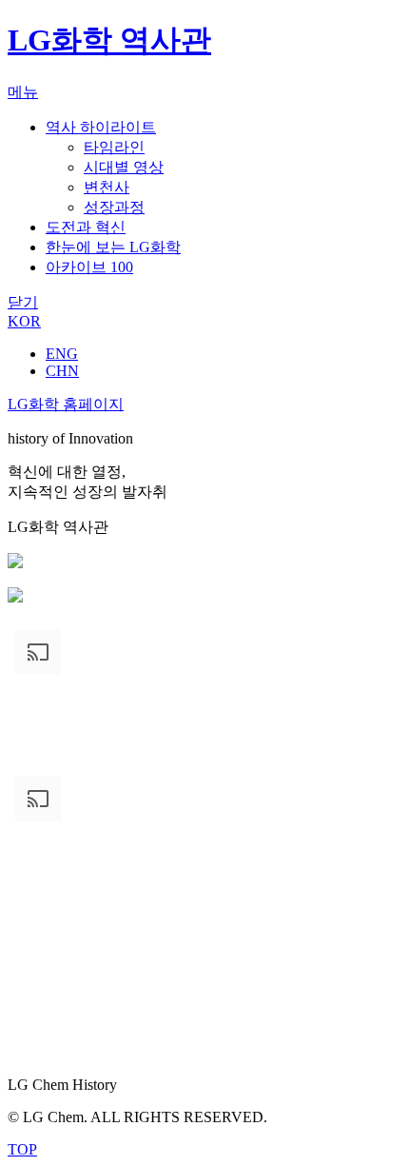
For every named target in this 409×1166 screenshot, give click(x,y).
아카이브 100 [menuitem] (89, 267)
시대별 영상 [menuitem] (124, 167)
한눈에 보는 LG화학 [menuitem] (113, 247)
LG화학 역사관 (109, 40)
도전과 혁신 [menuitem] (86, 227)
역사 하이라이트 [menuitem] (101, 127)
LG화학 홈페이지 (66, 404)
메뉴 (23, 92)
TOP (22, 1149)
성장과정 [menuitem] (114, 207)
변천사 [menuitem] (106, 187)
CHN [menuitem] (62, 371)
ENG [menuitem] (62, 354)
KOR (24, 321)
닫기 (23, 302)
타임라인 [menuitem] (114, 147)
